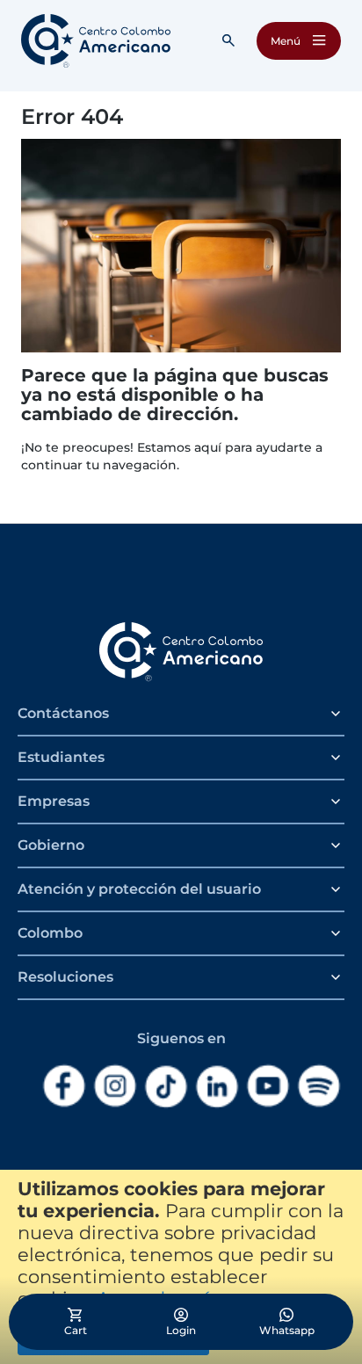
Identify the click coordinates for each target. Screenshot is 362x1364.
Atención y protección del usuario (139, 889)
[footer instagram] (115, 1086)
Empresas (54, 801)
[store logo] (95, 41)
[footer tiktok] (166, 1087)
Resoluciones (65, 977)
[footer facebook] (64, 1086)
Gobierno (51, 845)
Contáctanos (63, 713)
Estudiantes (61, 757)
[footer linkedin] (217, 1087)
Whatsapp (287, 1330)
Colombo (50, 933)
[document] (181, 1267)
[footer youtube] (268, 1086)
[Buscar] (228, 40)
